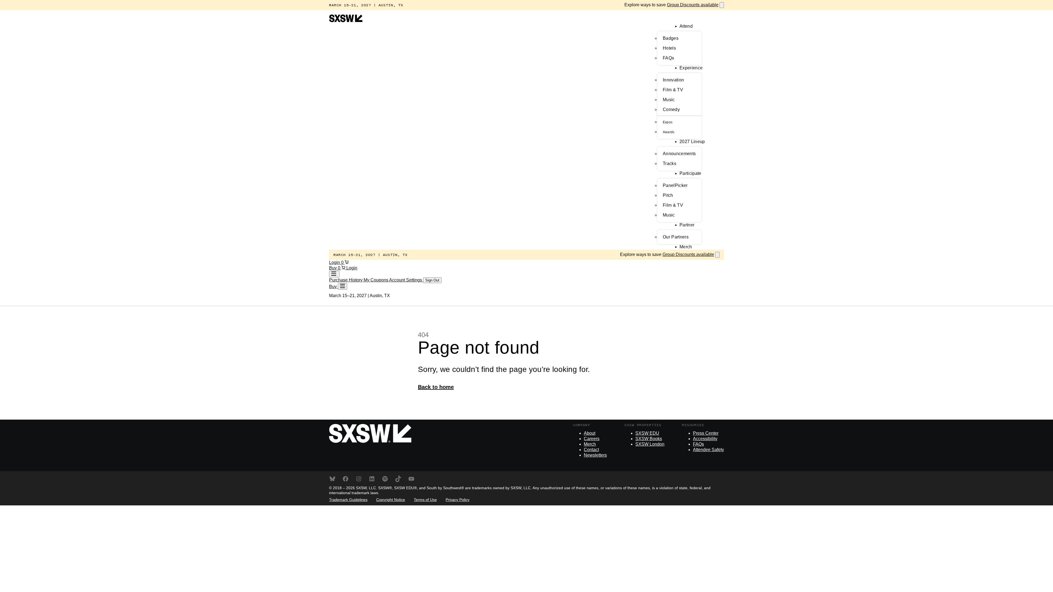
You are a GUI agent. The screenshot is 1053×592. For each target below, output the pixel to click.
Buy (333, 268)
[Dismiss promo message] (722, 5)
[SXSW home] (346, 20)
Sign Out (432, 280)
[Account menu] (334, 274)
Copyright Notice (390, 499)
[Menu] (342, 286)
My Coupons (376, 280)
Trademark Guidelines (348, 499)
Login (335, 262)
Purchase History (346, 280)
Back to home (436, 387)
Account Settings (406, 280)
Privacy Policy (457, 499)
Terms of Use (425, 499)
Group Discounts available (692, 4)
